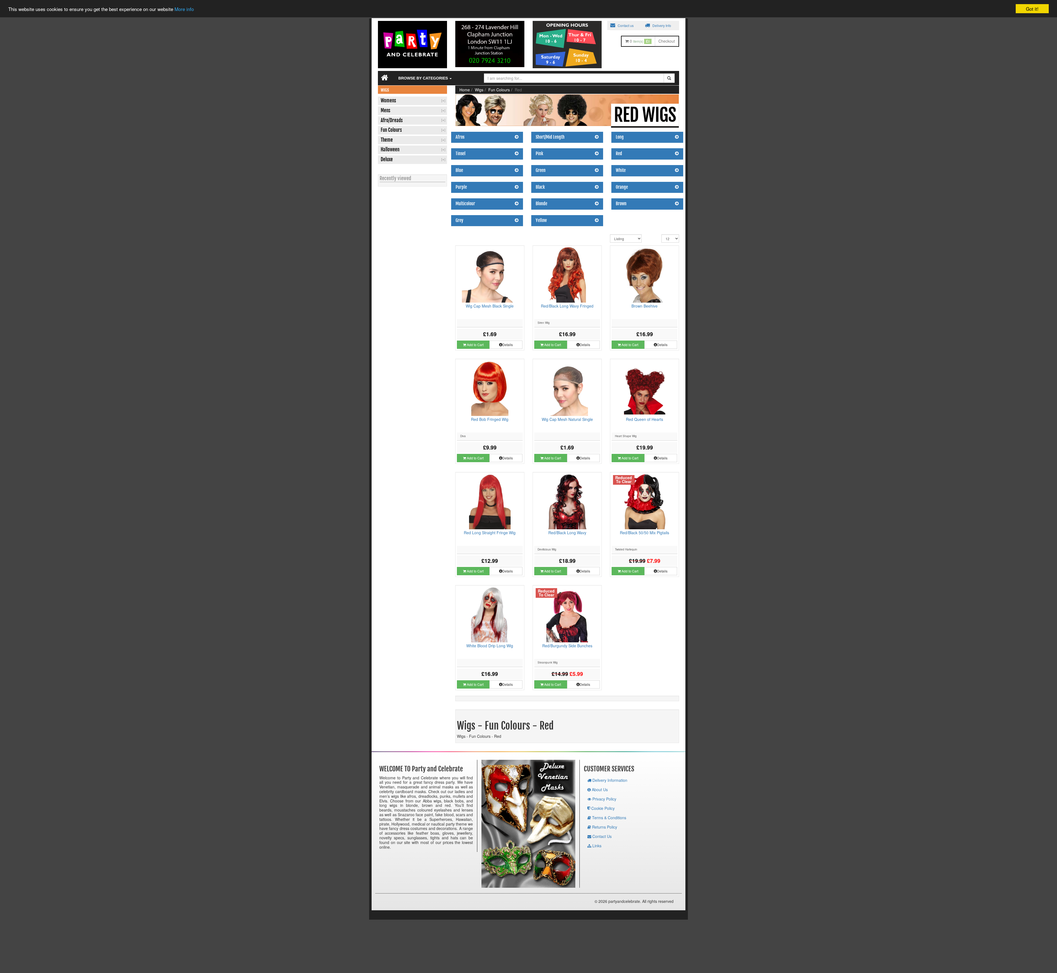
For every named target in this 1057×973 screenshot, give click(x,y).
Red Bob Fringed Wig (489, 419)
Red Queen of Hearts (644, 419)
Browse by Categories (423, 78)
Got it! (1032, 8)
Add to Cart (475, 344)
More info (184, 9)
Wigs (479, 89)
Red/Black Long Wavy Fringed (567, 306)
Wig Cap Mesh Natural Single (567, 419)
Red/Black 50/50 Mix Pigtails (644, 532)
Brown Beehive (644, 306)
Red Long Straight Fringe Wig (490, 532)
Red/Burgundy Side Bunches (567, 645)
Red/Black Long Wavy (567, 532)
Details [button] (507, 344)
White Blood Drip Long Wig (489, 645)
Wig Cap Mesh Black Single (490, 306)
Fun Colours (499, 89)
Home (464, 89)
